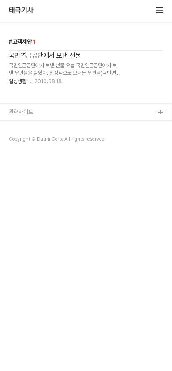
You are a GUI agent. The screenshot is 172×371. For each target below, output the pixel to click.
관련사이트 (21, 112)
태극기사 (21, 11)
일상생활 (17, 81)
